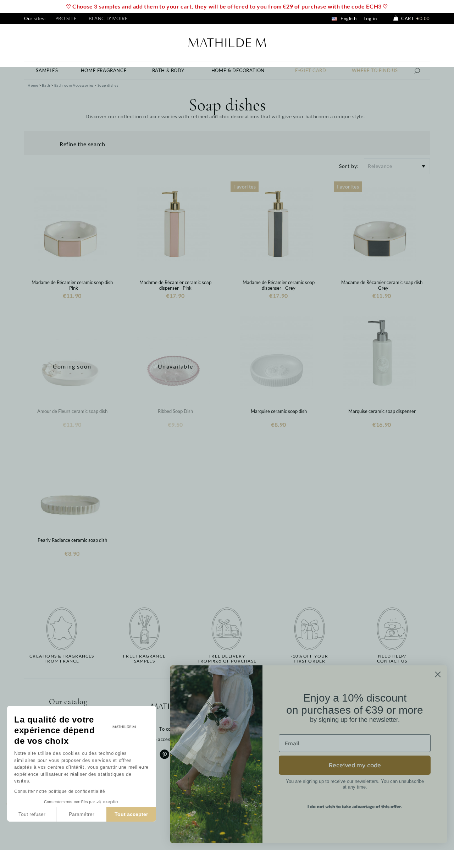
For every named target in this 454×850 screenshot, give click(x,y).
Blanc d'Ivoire (108, 18)
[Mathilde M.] (227, 42)
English (347, 18)
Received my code (355, 765)
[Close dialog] (438, 674)
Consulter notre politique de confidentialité (59, 791)
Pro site (66, 18)
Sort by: (349, 166)
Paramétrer (81, 814)
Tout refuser (31, 814)
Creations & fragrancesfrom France (61, 659)
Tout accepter (131, 814)
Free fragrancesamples (144, 659)
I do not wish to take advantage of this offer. (355, 806)
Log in (370, 18)
